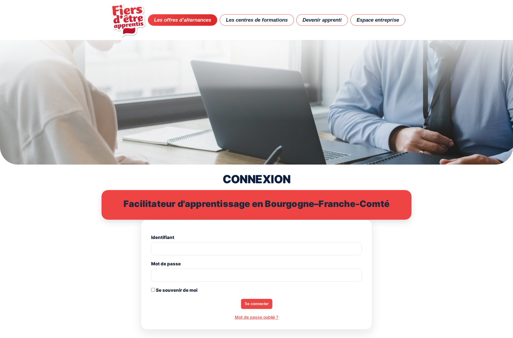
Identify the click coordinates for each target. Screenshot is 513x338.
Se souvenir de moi (176, 290)
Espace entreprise (378, 20)
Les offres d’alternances (182, 20)
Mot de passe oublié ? (256, 317)
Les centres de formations (257, 20)
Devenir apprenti (322, 20)
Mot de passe (166, 264)
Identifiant (162, 237)
